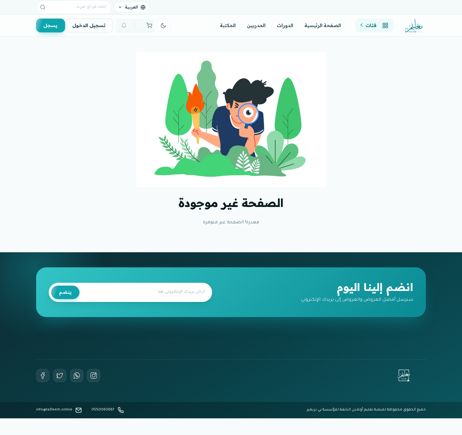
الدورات (285, 25)
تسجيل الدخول (89, 25)
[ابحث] (43, 7)
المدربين (256, 25)
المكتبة (228, 25)
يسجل (50, 25)
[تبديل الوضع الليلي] (163, 25)
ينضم (65, 292)
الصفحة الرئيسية (323, 25)
